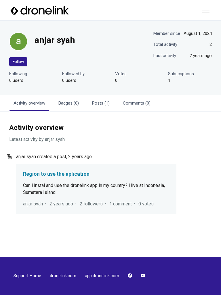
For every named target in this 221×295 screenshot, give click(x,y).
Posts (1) (101, 103)
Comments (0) (136, 103)
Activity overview (29, 103)
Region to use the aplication (56, 174)
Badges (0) (68, 103)
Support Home (27, 275)
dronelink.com (63, 275)
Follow (18, 61)
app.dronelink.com (102, 275)
